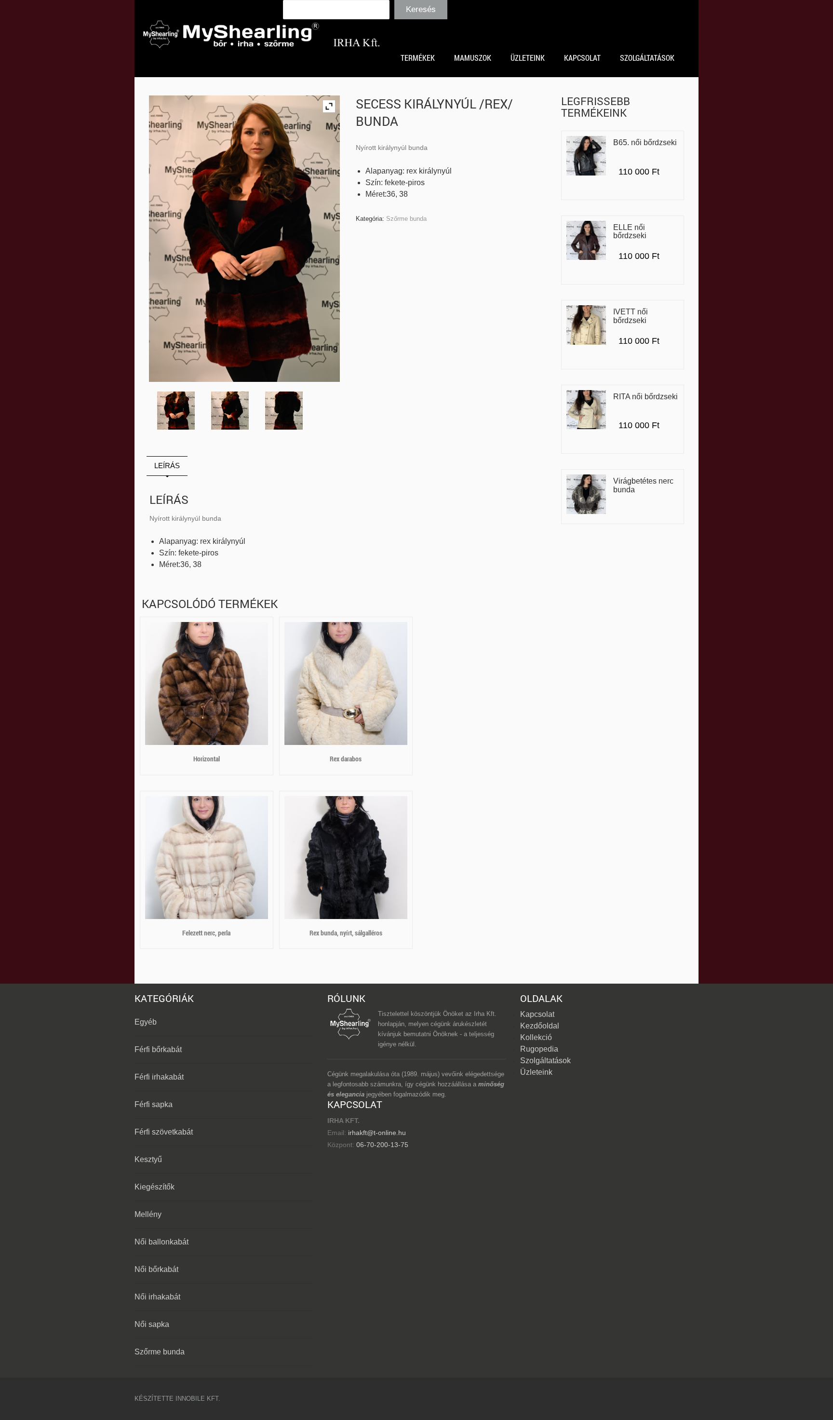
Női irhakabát (157, 1297)
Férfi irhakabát (159, 1077)
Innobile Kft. (197, 1398)
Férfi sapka (153, 1104)
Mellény (147, 1214)
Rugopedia (539, 1049)
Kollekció (536, 1037)
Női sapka (151, 1324)
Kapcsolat (537, 1014)
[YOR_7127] (230, 411)
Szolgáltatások (545, 1060)
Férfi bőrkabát (158, 1049)
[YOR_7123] (176, 411)
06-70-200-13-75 (381, 1145)
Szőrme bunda (406, 218)
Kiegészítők (154, 1187)
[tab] (167, 466)
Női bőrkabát (156, 1269)
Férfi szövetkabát (163, 1132)
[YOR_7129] (284, 411)
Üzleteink (536, 1072)
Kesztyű (148, 1159)
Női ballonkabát (161, 1242)
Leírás (167, 465)
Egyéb (145, 1022)
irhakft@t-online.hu (377, 1132)
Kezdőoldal (539, 1026)
